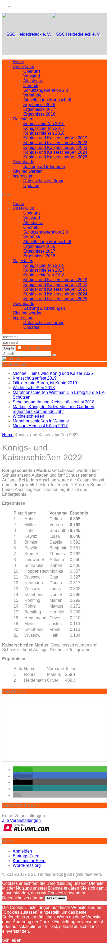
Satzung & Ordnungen (44, 166)
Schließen (11, 940)
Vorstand (31, 76)
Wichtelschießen (28, 416)
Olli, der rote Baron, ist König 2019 (45, 383)
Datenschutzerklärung (44, 181)
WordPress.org (27, 865)
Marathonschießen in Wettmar (41, 421)
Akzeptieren (56, 898)
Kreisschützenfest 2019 (35, 378)
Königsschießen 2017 (44, 128)
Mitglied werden (28, 171)
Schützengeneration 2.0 (45, 90)
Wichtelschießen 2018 (34, 387)
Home (18, 62)
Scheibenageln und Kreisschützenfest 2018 (53, 402)
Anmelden (22, 851)
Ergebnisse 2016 (39, 104)
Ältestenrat (33, 81)
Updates (31, 185)
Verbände (32, 95)
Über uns (31, 71)
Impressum (23, 176)
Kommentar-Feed (29, 860)
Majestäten (23, 119)
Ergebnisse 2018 (39, 114)
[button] (23, 769)
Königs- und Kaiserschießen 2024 (55, 152)
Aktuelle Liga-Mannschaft (47, 100)
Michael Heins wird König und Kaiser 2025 (53, 373)
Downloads (23, 162)
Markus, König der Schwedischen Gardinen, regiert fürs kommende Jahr (54, 409)
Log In (9, 348)
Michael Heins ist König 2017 (40, 426)
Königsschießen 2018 (44, 133)
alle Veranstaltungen (21, 820)
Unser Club (23, 66)
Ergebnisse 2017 (39, 109)
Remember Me (37, 348)
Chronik (30, 85)
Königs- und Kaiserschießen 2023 (55, 147)
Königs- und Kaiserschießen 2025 (55, 157)
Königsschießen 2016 (44, 123)
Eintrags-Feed (26, 856)
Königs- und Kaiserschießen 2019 (55, 138)
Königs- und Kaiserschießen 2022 (55, 142)
